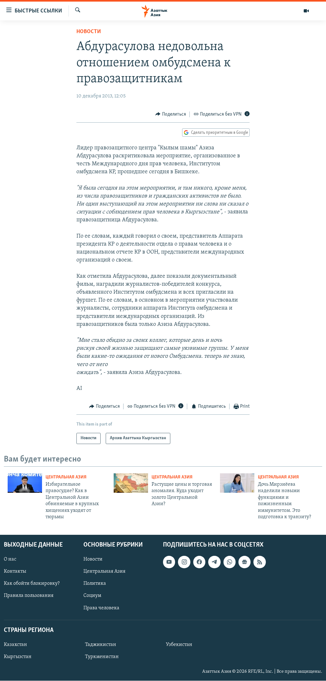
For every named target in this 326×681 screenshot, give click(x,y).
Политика (94, 583)
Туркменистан (102, 656)
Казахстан (15, 644)
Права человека (101, 608)
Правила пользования (28, 596)
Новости (88, 32)
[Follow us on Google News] (244, 562)
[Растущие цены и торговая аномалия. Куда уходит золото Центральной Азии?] (131, 483)
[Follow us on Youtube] (169, 562)
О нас (10, 559)
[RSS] (259, 562)
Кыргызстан (18, 656)
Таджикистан (100, 644)
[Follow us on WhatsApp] (229, 562)
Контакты (15, 571)
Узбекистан (179, 644)
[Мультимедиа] (306, 10)
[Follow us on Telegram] (214, 562)
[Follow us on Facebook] (199, 562)
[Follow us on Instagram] (184, 562)
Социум (92, 596)
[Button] (170, 114)
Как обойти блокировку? (32, 583)
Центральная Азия (66, 477)
